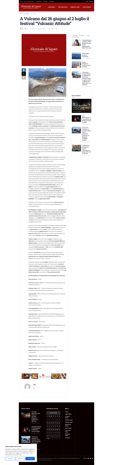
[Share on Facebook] (24, 70)
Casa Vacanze (87, 7)
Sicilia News (51, 1)
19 (51, 429)
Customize (10, 458)
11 (49, 426)
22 (57, 429)
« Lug (47, 438)
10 (47, 426)
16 (59, 426)
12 (51, 426)
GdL (26, 28)
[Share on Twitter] (24, 74)
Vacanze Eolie (39, 1)
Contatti (67, 437)
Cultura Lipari (33, 13)
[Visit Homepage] (31, 7)
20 (53, 429)
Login (91, 1)
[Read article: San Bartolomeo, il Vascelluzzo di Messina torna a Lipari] (76, 118)
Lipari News (51, 7)
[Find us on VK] (90, 458)
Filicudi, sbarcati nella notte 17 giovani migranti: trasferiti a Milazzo (81, 107)
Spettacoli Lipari (68, 425)
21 (55, 429)
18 (49, 429)
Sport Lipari (68, 428)
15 (57, 426)
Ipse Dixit (45, 1)
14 (55, 426)
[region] (20, 453)
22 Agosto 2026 (77, 111)
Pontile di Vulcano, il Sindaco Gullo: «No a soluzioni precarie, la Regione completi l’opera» (86, 134)
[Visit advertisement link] (44, 376)
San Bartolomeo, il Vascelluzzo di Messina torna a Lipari (86, 119)
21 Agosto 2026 (86, 142)
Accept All (30, 458)
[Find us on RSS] (92, 458)
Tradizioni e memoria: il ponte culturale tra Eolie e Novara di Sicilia (86, 149)
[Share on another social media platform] (24, 77)
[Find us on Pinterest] (88, 458)
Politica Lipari (69, 420)
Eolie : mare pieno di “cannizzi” (85, 55)
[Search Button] (87, 1)
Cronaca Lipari (67, 417)
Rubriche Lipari (74, 7)
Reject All (20, 458)
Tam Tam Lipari (62, 7)
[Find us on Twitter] (86, 458)
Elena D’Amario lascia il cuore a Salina (86, 64)
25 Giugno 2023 (32, 28)
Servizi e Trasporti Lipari (29, 1)
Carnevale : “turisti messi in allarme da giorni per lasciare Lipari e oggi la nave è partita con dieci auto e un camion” (86, 78)
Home (21, 1)
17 (47, 429)
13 (53, 426)
